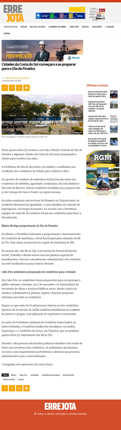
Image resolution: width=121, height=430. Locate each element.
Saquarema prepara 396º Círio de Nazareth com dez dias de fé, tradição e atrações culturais (97, 106)
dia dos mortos (9, 379)
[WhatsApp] (19, 88)
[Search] (82, 9)
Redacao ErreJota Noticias (17, 78)
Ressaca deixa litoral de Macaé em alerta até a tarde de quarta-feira (97, 94)
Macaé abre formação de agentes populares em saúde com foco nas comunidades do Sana (98, 142)
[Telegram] (26, 88)
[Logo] (60, 406)
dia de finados (68, 375)
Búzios (13, 375)
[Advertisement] (103, 58)
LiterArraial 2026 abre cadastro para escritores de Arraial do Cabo (98, 118)
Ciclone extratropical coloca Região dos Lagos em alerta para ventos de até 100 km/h (98, 129)
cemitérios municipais (51, 375)
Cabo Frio (23, 375)
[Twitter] (12, 88)
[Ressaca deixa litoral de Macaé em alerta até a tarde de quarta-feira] (114, 94)
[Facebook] (5, 88)
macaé (20, 379)
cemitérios (34, 375)
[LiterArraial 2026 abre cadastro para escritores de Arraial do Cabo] (114, 119)
